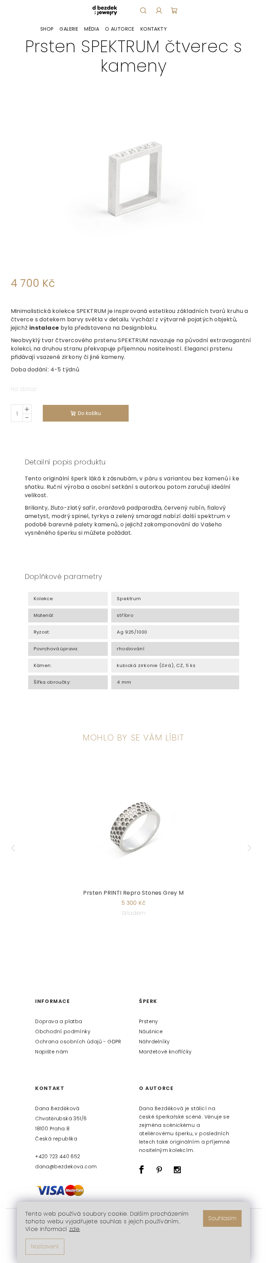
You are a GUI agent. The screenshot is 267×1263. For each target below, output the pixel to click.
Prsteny (148, 1021)
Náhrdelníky (154, 1041)
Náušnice (151, 1031)
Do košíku (89, 413)
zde (74, 1229)
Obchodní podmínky (62, 1031)
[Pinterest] (159, 1170)
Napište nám (51, 1051)
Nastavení (45, 1246)
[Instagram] (177, 1170)
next (251, 848)
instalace (44, 328)
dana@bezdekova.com (66, 1166)
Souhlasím (222, 1218)
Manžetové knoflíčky (165, 1051)
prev (16, 848)
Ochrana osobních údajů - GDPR (78, 1041)
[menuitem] (47, 29)
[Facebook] (141, 1170)
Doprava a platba (58, 1021)
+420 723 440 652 (57, 1156)
